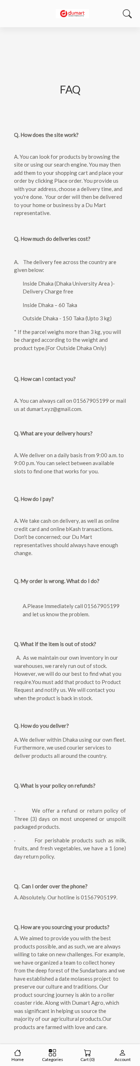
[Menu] (12, 14)
